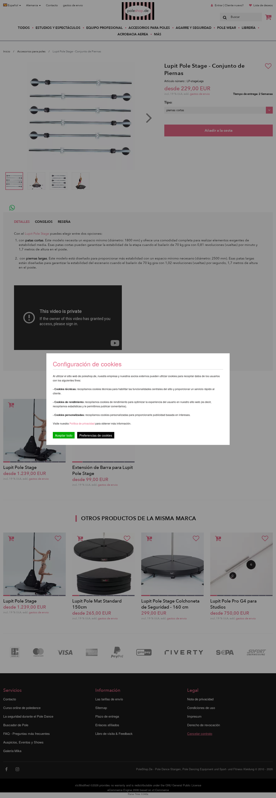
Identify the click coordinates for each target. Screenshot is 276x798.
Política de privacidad (82, 423)
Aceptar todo (63, 435)
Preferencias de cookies (95, 435)
